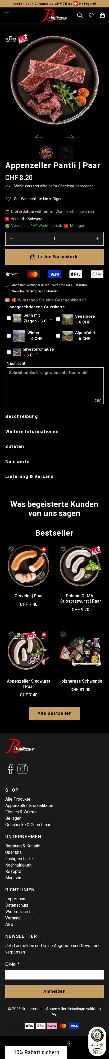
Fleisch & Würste (21, 811)
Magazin (13, 877)
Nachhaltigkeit (18, 865)
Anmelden (54, 991)
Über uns (13, 852)
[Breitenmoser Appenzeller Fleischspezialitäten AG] (54, 15)
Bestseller (54, 532)
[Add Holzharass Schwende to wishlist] (63, 634)
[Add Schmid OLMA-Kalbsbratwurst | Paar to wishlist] (63, 548)
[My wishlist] (91, 15)
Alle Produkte (17, 799)
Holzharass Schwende (80, 681)
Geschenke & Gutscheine (28, 824)
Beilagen (13, 818)
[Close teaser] (69, 1043)
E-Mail (12, 964)
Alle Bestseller (54, 713)
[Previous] (39, 138)
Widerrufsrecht (19, 911)
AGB (9, 924)
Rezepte (13, 871)
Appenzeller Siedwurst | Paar (28, 684)
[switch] (97, 1051)
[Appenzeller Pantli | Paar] (54, 80)
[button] (36, 1052)
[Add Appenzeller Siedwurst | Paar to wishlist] (11, 634)
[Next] (70, 138)
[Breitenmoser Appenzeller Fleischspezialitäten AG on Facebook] (10, 772)
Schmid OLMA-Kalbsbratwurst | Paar (80, 598)
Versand (13, 918)
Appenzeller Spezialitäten (29, 805)
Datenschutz (17, 905)
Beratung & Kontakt (22, 845)
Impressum (15, 898)
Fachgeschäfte (19, 858)
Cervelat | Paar (29, 595)
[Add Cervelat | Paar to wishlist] (11, 548)
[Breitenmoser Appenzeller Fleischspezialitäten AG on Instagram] (22, 772)
